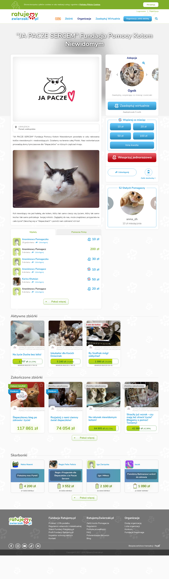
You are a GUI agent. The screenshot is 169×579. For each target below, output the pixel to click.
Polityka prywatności (96, 529)
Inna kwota (132, 145)
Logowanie (141, 11)
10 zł (120, 126)
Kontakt (52, 538)
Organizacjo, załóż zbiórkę (137, 18)
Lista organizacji (132, 526)
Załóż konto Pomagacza (98, 523)
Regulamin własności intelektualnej (65, 526)
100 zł (143, 136)
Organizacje (84, 18)
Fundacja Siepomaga (134, 532)
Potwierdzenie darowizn (98, 535)
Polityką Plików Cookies (89, 4)
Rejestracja (153, 11)
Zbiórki (69, 18)
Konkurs (128, 529)
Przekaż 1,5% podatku (59, 523)
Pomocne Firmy (78, 232)
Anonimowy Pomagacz (34, 269)
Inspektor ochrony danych (61, 535)
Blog (89, 538)
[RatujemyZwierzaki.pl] (25, 15)
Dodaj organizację (133, 523)
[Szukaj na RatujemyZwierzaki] (156, 19)
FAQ (89, 532)
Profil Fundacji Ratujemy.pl (61, 532)
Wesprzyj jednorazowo (135, 157)
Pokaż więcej (58, 301)
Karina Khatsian (30, 278)
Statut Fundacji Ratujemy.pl (61, 529)
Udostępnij (43, 242)
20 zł (144, 126)
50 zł (120, 136)
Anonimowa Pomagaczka (35, 239)
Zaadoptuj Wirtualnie (108, 18)
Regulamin (92, 526)
